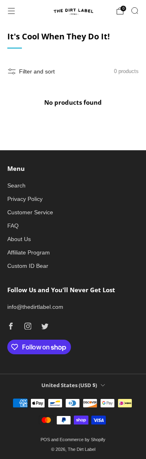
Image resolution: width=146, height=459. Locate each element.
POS (45, 439)
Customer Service (30, 212)
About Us (19, 239)
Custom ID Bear (27, 266)
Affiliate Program (28, 252)
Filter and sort (37, 71)
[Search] (135, 10)
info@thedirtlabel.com (35, 307)
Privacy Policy (25, 199)
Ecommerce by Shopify (82, 439)
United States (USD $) (69, 385)
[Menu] (11, 11)
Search (16, 185)
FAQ (13, 225)
